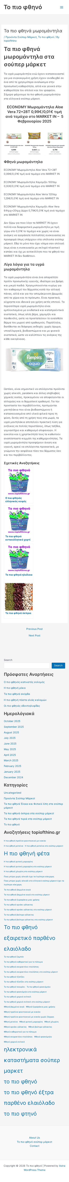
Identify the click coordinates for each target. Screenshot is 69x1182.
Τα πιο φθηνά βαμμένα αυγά (17, 890)
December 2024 (13, 777)
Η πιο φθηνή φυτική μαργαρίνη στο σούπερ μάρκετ (28, 866)
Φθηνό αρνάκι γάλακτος (15, 1027)
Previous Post (34, 629)
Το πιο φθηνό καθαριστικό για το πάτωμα (23, 962)
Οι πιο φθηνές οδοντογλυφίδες (22, 705)
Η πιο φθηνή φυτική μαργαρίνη (18, 861)
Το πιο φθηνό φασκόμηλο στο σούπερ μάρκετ (25, 992)
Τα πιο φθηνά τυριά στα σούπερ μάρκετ (28, 818)
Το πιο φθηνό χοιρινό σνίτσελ (17, 997)
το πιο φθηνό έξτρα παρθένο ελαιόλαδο (29, 1097)
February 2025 (12, 766)
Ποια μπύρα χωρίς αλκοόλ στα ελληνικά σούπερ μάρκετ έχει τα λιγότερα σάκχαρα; (34, 883)
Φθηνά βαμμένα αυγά (14, 1007)
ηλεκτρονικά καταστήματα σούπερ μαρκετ (32, 1060)
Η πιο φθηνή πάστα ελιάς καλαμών (25, 699)
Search (8, 659)
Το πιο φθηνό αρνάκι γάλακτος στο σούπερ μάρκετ (28, 909)
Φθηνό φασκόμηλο (43, 1037)
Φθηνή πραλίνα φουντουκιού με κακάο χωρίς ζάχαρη (29, 1017)
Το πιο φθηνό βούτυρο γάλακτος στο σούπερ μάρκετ (28, 920)
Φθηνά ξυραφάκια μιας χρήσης (40, 1007)
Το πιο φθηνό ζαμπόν (14, 957)
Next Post (34, 635)
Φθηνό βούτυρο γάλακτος (40, 1027)
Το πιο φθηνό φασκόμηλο (38, 987)
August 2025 (11, 732)
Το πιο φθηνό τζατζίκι (14, 977)
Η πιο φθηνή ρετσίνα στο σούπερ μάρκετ (44, 846)
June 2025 (10, 743)
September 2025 (14, 726)
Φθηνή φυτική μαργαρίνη (31, 1022)
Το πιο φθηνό (23, 7)
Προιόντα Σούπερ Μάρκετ (21, 37)
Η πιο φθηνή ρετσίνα (13, 846)
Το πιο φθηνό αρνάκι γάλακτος (18, 905)
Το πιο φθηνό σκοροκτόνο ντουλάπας (21, 967)
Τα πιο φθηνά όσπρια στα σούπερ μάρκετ (29, 813)
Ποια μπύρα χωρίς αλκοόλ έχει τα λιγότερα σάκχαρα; (29, 876)
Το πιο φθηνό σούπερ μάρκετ (34, 1141)
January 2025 (12, 771)
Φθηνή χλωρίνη (51, 1022)
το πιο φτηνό (20, 1113)
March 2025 (11, 760)
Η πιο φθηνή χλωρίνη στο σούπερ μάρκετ (23, 871)
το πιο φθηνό (20, 1081)
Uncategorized (12, 792)
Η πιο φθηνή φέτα (27, 853)
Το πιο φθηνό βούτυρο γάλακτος (19, 915)
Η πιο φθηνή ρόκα (15, 687)
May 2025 (10, 749)
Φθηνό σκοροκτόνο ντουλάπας (18, 1037)
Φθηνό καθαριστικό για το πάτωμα (20, 1032)
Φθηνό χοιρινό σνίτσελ (14, 1042)
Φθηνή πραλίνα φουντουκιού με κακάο (22, 1012)
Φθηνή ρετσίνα (11, 1022)
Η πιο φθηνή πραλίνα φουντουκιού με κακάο (25, 841)
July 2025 (9, 737)
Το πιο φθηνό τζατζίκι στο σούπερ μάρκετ (23, 982)
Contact (34, 1145)
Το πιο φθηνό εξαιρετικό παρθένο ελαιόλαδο (29, 938)
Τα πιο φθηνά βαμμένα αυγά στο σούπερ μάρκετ (27, 894)
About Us (34, 1137)
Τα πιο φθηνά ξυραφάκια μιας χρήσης (22, 900)
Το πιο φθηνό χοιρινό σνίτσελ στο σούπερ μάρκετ (27, 1002)
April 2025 (10, 754)
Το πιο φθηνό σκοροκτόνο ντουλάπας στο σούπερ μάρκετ (31, 972)
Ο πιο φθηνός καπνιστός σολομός (24, 682)
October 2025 (12, 721)
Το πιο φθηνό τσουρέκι (14, 987)
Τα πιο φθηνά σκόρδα (17, 693)
